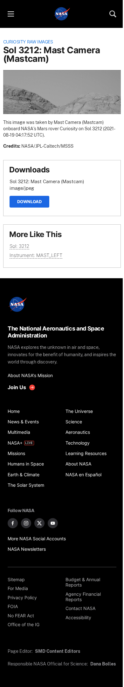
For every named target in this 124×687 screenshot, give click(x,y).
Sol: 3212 (19, 246)
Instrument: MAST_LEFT (36, 255)
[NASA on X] (39, 523)
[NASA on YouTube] (53, 523)
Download (29, 201)
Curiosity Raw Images (28, 41)
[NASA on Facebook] (13, 523)
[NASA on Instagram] (26, 523)
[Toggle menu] (10, 14)
